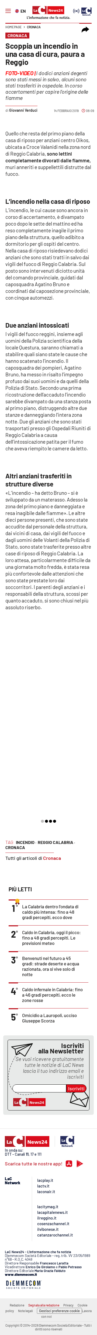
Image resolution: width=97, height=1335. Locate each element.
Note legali (25, 1311)
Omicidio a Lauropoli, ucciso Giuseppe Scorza (49, 1017)
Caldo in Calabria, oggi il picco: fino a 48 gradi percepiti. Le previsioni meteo (51, 938)
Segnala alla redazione (43, 1305)
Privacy (68, 1305)
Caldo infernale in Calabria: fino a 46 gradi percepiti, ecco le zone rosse (52, 995)
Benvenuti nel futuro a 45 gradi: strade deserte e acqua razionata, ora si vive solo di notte (50, 966)
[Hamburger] (8, 11)
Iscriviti (76, 1088)
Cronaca (34, 27)
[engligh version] (17, 10)
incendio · (26, 842)
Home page (13, 27)
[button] (85, 29)
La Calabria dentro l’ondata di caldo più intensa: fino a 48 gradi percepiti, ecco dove (50, 912)
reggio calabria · (56, 842)
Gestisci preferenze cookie (59, 1311)
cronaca (15, 847)
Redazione (17, 1305)
